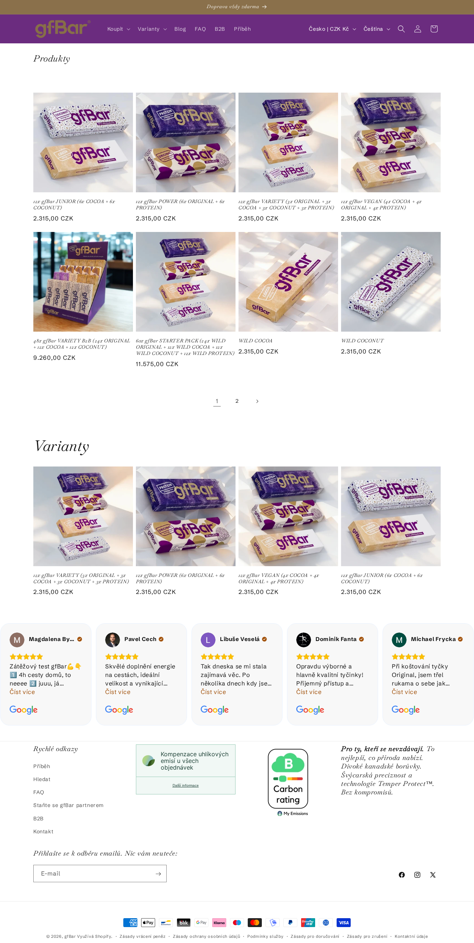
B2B (38, 818)
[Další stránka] (257, 401)
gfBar (70, 936)
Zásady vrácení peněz (143, 936)
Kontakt (43, 831)
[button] (118, 29)
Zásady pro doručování (315, 936)
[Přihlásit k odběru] (158, 874)
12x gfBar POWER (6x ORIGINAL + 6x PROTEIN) (180, 205)
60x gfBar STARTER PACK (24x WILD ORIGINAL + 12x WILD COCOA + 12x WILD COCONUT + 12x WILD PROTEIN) (185, 347)
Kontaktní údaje (411, 936)
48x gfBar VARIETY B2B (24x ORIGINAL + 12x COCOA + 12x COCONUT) (81, 344)
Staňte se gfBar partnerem (68, 805)
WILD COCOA (255, 341)
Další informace (186, 785)
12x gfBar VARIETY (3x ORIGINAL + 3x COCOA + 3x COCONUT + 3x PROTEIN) (286, 205)
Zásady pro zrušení (367, 936)
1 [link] (217, 401)
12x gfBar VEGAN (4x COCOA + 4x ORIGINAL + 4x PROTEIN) (381, 205)
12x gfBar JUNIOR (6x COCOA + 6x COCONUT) (74, 205)
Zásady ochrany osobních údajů (206, 936)
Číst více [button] (22, 691)
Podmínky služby (265, 936)
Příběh (41, 766)
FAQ (38, 791)
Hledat (42, 779)
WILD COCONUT (362, 341)
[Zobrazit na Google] (17, 639)
